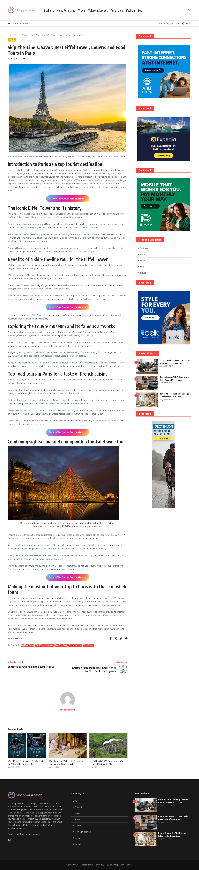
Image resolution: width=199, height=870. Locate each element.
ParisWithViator (75, 645)
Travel (81, 10)
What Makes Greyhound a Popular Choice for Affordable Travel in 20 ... (26, 762)
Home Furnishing (66, 10)
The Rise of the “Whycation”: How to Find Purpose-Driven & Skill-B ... (66, 762)
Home (15, 23)
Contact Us (25, 23)
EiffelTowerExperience (44, 645)
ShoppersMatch (18, 58)
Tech (140, 10)
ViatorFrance (88, 645)
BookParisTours (27, 645)
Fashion (130, 10)
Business (49, 10)
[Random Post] (183, 23)
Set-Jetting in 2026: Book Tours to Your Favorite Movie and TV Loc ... (107, 762)
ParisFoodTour (61, 645)
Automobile (117, 10)
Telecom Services (98, 10)
